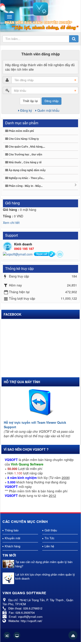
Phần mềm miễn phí (21, 131)
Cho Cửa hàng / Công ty (23, 138)
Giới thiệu (51, 530)
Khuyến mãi (12, 538)
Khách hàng (12, 546)
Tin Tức (49, 538)
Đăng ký (26, 110)
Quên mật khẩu (48, 110)
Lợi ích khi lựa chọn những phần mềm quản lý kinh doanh (45, 576)
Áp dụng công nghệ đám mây (27, 170)
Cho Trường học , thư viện (25, 154)
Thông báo (11, 530)
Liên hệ (49, 546)
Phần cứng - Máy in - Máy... (25, 186)
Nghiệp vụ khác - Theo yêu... (26, 178)
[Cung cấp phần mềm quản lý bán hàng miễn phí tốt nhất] (40, 8)
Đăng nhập (51, 101)
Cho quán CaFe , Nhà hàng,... (26, 146)
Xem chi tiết (11, 222)
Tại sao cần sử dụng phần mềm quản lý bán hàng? (43, 564)
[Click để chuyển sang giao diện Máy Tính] (17, 635)
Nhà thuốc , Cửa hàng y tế (25, 162)
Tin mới (9, 555)
